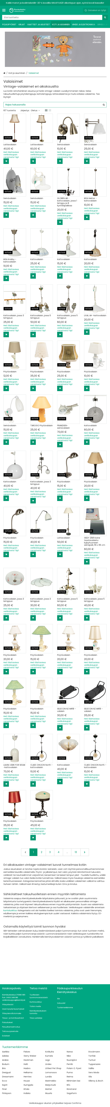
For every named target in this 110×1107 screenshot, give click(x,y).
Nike (69, 1055)
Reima (70, 1076)
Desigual (6, 1072)
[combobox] (55, 17)
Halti (26, 1064)
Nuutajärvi (72, 1060)
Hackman (28, 1060)
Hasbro (27, 1068)
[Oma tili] (80, 10)
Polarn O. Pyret (74, 1068)
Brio (4, 1068)
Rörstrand (71, 1089)
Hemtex (28, 1076)
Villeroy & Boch (95, 1080)
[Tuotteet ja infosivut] (4, 10)
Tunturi (92, 1060)
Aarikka (5, 1051)
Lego (47, 1060)
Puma (70, 1072)
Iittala (26, 1089)
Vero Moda (93, 1072)
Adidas (5, 1055)
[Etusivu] (17, 10)
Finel (4, 1089)
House (27, 1080)
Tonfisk (92, 1055)
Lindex (48, 1064)
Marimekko (50, 1080)
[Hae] (105, 17)
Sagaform (72, 1093)
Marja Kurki (50, 1085)
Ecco (4, 1080)
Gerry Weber (30, 1055)
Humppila (28, 1085)
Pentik (70, 1064)
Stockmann (94, 1051)
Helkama (28, 1072)
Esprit (4, 1085)
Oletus (34, 110)
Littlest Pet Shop (53, 1068)
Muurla (48, 1093)
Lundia (48, 1076)
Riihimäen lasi (73, 1080)
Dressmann (8, 1076)
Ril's (68, 1085)
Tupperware (94, 1064)
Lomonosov (51, 1072)
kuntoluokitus (10, 910)
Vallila (91, 1068)
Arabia (5, 1060)
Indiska (27, 1093)
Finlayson (6, 1093)
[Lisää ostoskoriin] (6, 161)
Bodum (5, 1064)
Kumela (49, 1055)
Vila (90, 1076)
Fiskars (27, 1051)
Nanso (70, 1051)
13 (76, 852)
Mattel (48, 1089)
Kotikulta (49, 1051)
